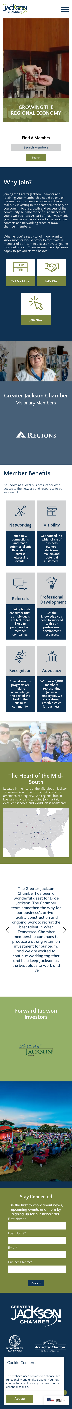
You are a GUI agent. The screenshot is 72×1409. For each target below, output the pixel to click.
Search (36, 157)
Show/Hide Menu (65, 9)
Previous (8, 930)
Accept (19, 1398)
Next (64, 930)
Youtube (65, 1390)
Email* (13, 1248)
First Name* (17, 1219)
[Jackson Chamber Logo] (15, 9)
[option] (36, 434)
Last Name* (17, 1233)
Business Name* (20, 1262)
